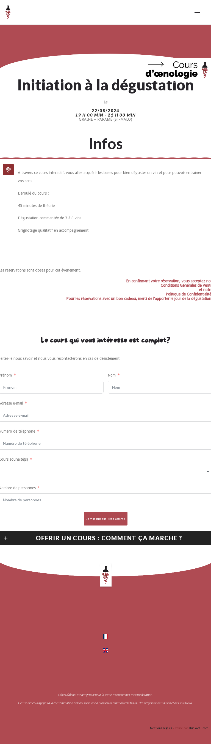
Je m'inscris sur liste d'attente (105, 518)
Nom (112, 375)
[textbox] (105, 471)
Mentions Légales (161, 728)
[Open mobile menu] (200, 12)
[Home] (7, 17)
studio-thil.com (198, 728)
